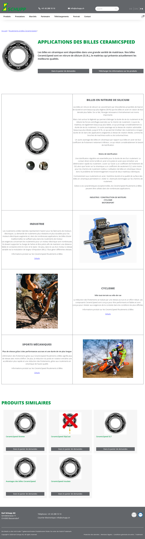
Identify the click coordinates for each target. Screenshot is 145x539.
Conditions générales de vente (124, 534)
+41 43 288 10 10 (48, 8)
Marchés (32, 16)
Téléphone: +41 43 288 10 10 (49, 514)
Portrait (76, 16)
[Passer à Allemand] (131, 8)
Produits (7, 16)
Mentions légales (106, 534)
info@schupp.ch (77, 8)
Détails (37, 258)
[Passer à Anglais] (136, 8)
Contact (87, 16)
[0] (142, 16)
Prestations (20, 16)
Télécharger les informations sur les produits (118, 71)
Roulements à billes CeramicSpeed (23, 31)
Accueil (4, 31)
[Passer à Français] (142, 8)
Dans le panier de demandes (63, 71)
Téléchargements (61, 16)
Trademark (139, 534)
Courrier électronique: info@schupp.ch (54, 517)
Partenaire (45, 16)
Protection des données (91, 534)
